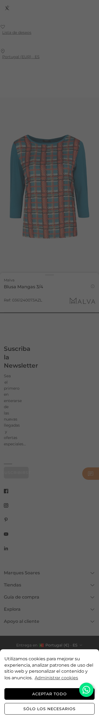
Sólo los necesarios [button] (49, 708)
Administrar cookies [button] (56, 677)
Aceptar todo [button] (49, 693)
